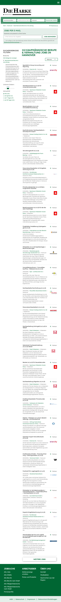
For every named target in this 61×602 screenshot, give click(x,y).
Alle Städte (8, 575)
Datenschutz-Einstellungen (47, 599)
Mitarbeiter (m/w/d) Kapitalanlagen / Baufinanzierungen (34, 247)
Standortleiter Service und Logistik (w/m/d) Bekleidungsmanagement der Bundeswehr (34, 536)
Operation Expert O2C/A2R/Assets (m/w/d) (33, 437)
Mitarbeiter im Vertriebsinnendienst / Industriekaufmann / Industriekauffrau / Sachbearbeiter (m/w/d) (35, 491)
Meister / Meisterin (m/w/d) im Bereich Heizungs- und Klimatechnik (34, 418)
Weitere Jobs (39, 559)
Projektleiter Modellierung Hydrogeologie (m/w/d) (34, 227)
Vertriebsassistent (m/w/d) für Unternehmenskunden (32, 86)
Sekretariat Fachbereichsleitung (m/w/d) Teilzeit (32, 345)
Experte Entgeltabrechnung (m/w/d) (34, 512)
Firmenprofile (8, 592)
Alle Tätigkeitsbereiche (12, 584)
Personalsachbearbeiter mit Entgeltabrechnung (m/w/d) (34, 168)
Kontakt (43, 572)
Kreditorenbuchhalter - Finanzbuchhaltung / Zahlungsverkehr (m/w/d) (35, 454)
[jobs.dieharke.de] (19, 11)
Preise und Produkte (29, 577)
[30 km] (8, 88)
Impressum (31, 599)
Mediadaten (44, 575)
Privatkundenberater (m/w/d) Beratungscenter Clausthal (34, 187)
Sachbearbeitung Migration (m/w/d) (34, 381)
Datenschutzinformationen (11, 42)
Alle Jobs (7, 572)
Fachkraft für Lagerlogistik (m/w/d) (34, 471)
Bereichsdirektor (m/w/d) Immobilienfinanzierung (30, 106)
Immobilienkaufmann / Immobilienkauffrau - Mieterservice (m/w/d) (34, 268)
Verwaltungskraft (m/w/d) (31, 150)
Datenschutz (20, 599)
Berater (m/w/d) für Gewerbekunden (34, 362)
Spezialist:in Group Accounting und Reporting (33, 65)
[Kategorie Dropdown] (15, 20)
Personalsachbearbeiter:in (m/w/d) (33, 307)
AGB (11, 599)
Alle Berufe (8, 578)
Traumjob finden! (51, 20)
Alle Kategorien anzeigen (10, 58)
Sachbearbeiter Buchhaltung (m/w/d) (34, 288)
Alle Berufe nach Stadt (12, 581)
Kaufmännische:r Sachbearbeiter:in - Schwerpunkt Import (34, 130)
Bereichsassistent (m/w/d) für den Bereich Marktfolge (34, 208)
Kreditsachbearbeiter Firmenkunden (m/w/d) (34, 399)
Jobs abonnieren (50, 36)
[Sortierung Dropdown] (55, 59)
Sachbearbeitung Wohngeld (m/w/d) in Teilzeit (35, 327)
